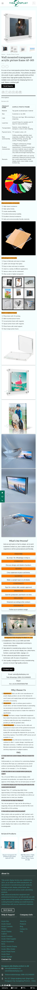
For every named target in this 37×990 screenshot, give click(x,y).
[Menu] (2, 3)
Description (5, 97)
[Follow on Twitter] (7, 985)
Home (3, 54)
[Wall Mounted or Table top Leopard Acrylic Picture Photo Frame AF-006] (27, 845)
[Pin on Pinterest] (16, 92)
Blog (21, 926)
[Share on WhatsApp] (3, 92)
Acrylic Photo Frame (13, 54)
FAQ (21, 931)
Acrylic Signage (6, 957)
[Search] (33, 3)
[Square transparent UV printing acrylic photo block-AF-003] (9, 845)
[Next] (32, 27)
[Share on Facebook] (6, 92)
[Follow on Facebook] (2, 985)
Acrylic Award (6, 924)
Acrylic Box (5, 921)
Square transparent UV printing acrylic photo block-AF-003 (9, 856)
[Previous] (4, 27)
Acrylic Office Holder (8, 949)
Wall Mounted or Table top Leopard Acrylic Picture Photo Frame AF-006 (27, 857)
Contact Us (23, 929)
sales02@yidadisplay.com (13, 971)
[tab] (18, 97)
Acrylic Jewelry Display (9, 946)
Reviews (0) (5, 101)
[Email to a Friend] (13, 92)
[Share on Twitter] (10, 92)
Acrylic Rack (5, 954)
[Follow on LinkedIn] (9, 985)
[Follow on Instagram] (5, 985)
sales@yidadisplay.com (13, 968)
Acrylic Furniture (6, 936)
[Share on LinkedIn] (20, 92)
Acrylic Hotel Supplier (8, 939)
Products (23, 924)
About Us (23, 921)
